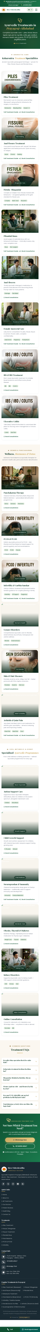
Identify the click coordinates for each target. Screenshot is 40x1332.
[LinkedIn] (23, 1184)
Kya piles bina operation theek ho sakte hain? (17, 1061)
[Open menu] (36, 10)
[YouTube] (18, 1184)
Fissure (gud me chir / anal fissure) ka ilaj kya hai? (18, 1088)
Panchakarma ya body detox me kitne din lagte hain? (18, 1105)
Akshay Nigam (23, 1317)
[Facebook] (3, 1184)
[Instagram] (13, 1184)
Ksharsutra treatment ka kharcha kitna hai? (17, 1070)
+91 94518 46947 (27, 5)
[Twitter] (8, 1184)
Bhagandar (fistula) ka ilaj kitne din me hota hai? (17, 1079)
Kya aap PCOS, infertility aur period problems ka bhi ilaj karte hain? (16, 1096)
